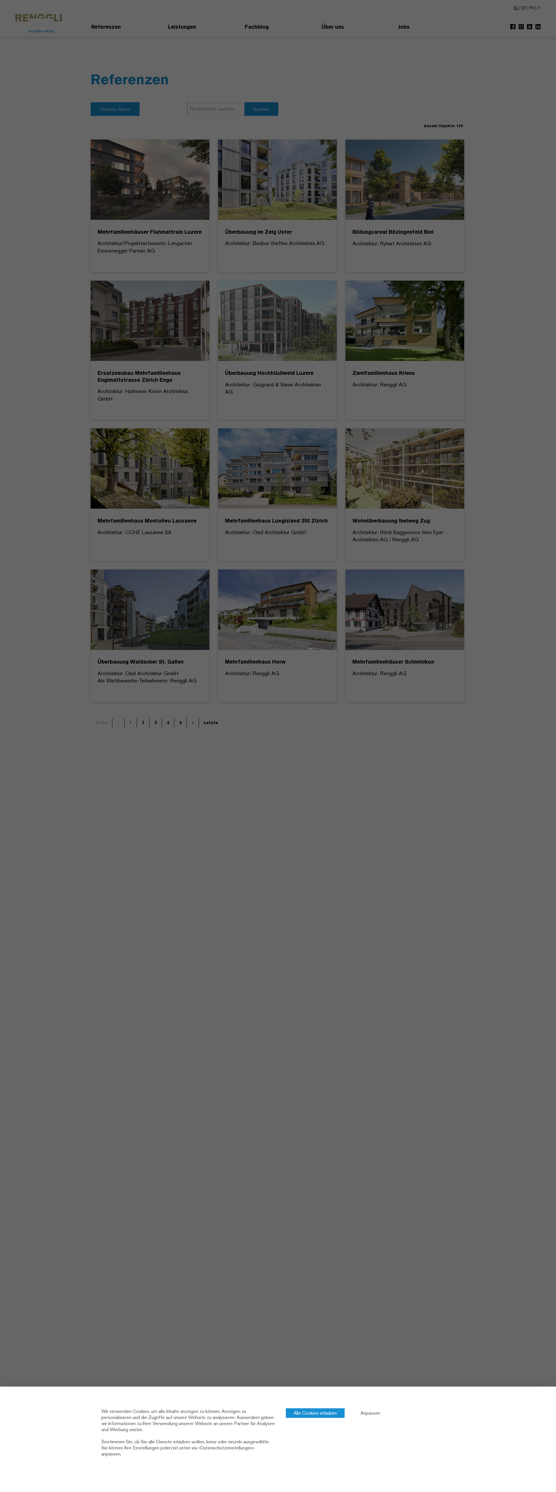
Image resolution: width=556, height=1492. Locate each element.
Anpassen (370, 1413)
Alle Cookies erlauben (315, 1413)
